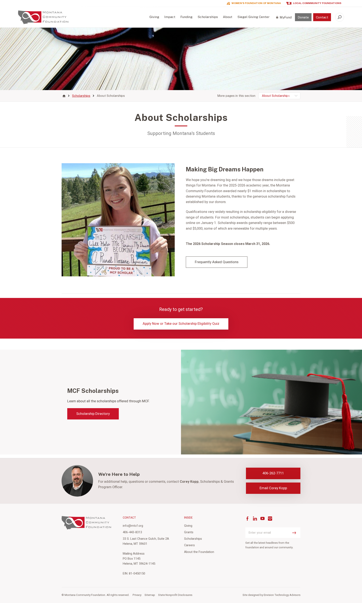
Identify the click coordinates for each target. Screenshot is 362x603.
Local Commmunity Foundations (317, 3)
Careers (189, 545)
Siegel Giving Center (253, 17)
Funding (186, 17)
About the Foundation (199, 552)
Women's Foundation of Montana (256, 3)
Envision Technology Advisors (282, 595)
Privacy (137, 595)
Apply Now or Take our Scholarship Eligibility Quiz (181, 323)
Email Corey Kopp (273, 488)
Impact (169, 17)
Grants (188, 532)
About (227, 17)
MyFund (286, 17)
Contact (322, 17)
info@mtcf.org (133, 525)
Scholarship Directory (93, 413)
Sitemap (150, 595)
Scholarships (208, 17)
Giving (154, 17)
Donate (303, 17)
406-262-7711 (273, 473)
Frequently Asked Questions (216, 262)
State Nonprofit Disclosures (175, 595)
